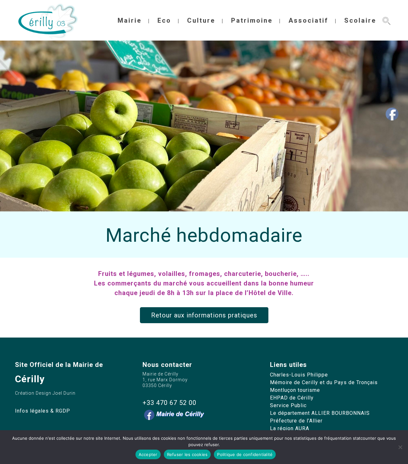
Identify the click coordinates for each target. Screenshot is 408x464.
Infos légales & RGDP (42, 411)
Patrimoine (252, 20)
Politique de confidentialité (245, 454)
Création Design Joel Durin (45, 393)
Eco (164, 20)
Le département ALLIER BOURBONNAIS (320, 413)
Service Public (288, 405)
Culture (201, 20)
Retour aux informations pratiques (204, 315)
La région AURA (289, 428)
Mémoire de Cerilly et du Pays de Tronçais (324, 382)
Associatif (308, 20)
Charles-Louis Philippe (299, 375)
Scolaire (360, 20)
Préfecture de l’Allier (296, 421)
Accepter (148, 454)
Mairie (130, 20)
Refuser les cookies (187, 454)
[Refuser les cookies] (400, 447)
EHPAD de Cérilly (292, 398)
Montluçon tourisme (295, 390)
